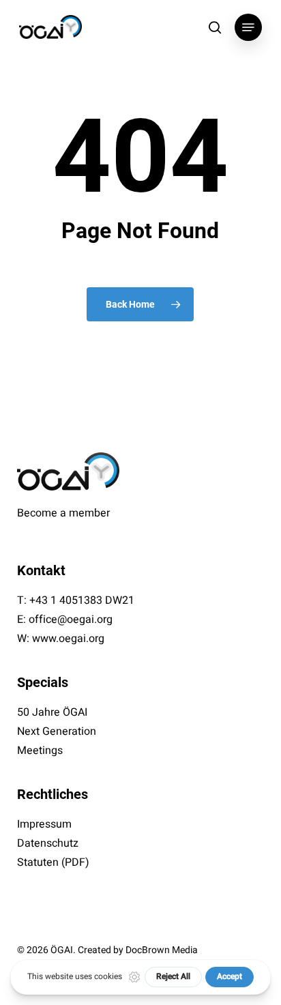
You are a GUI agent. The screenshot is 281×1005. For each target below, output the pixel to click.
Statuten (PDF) (53, 862)
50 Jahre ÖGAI (52, 712)
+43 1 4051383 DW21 (81, 600)
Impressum (44, 824)
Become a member (63, 513)
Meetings (40, 750)
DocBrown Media (161, 950)
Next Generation (56, 731)
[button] (248, 27)
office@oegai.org (71, 619)
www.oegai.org (68, 638)
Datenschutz (47, 843)
